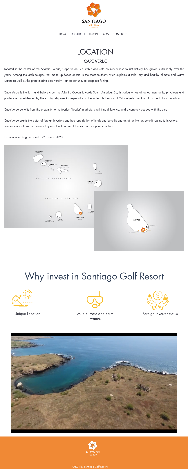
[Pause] (15, 427)
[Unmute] (22, 427)
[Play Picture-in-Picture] (165, 427)
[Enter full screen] (171, 427)
